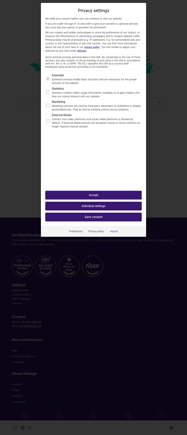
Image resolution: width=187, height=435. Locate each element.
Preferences (76, 231)
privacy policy (92, 47)
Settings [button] (81, 50)
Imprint (114, 231)
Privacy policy (96, 231)
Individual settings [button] (93, 206)
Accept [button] (93, 195)
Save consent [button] (93, 217)
